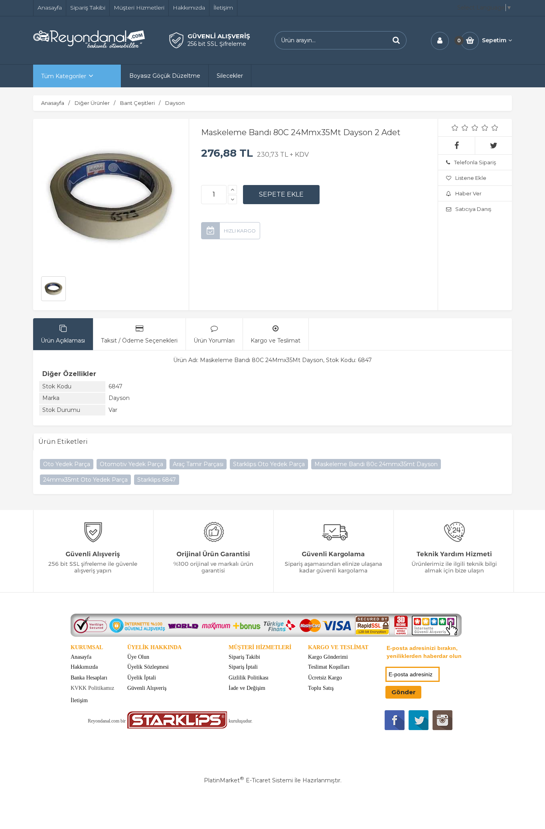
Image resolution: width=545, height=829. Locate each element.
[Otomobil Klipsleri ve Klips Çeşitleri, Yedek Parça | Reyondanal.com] (89, 45)
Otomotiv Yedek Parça (131, 464)
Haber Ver (468, 193)
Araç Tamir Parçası (198, 464)
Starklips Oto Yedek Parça (269, 464)
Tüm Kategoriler (63, 76)
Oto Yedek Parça (66, 464)
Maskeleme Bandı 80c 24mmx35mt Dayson (376, 464)
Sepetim (494, 40)
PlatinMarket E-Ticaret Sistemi (248, 780)
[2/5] (460, 127)
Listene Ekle (470, 178)
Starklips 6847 (156, 479)
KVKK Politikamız (92, 688)
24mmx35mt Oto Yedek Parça (85, 479)
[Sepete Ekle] (281, 194)
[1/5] (455, 127)
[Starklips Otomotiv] (177, 727)
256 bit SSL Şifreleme (217, 43)
